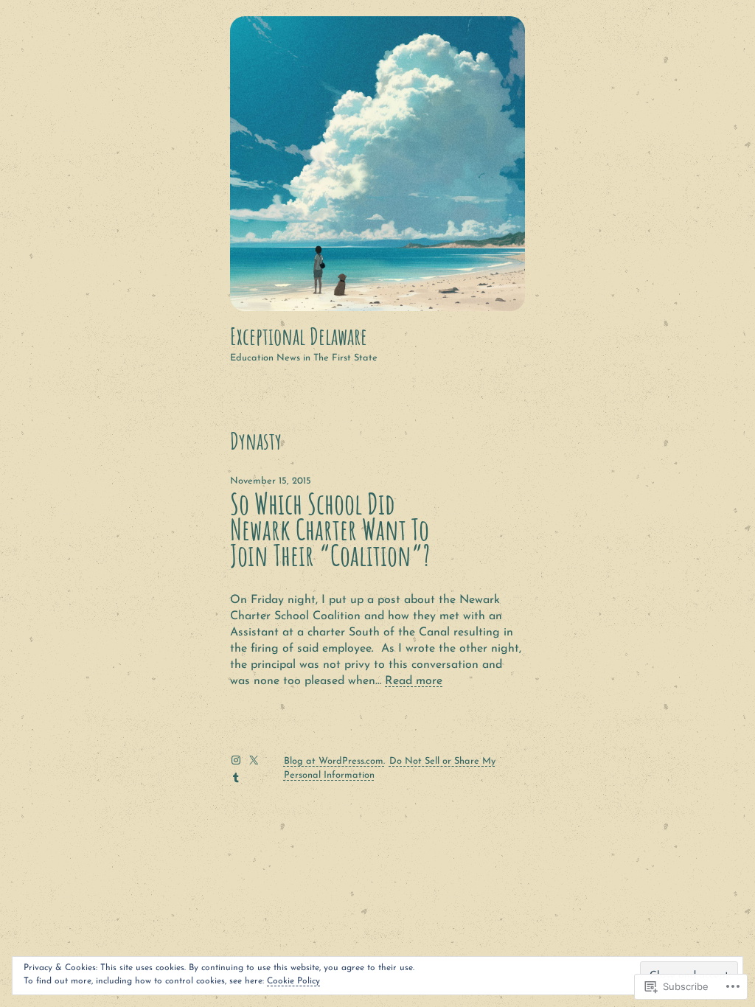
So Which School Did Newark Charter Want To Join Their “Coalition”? (330, 529)
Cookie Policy (293, 981)
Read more (413, 681)
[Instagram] (236, 760)
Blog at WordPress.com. (334, 761)
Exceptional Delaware (298, 336)
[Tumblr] (236, 778)
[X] (254, 760)
